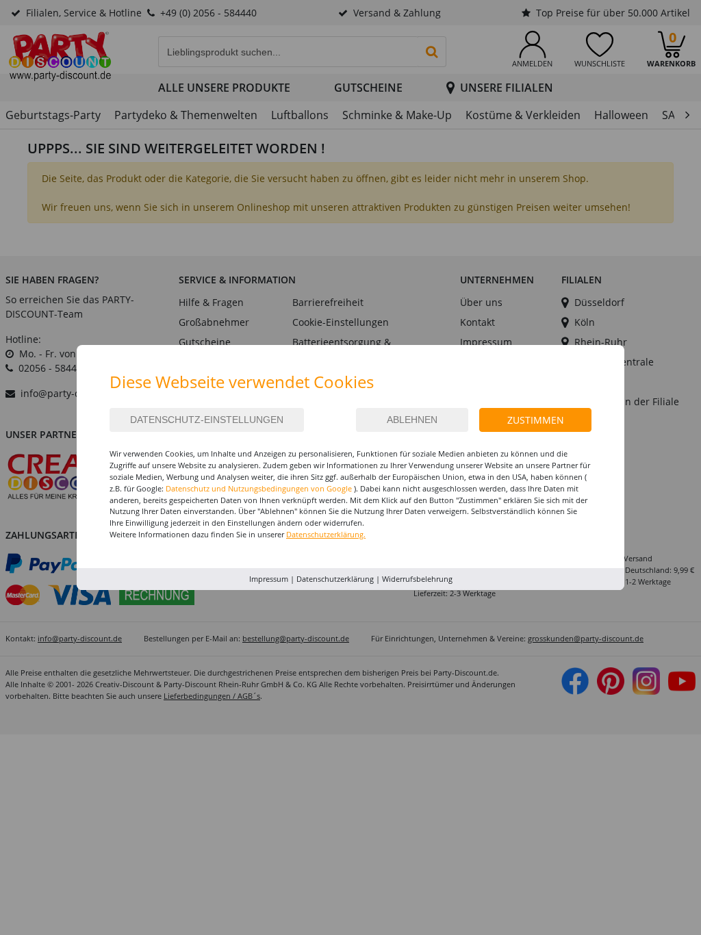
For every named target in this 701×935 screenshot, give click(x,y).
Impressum (268, 579)
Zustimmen (535, 419)
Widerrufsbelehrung (417, 579)
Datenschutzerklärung (335, 579)
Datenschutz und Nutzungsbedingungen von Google (259, 488)
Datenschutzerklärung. (326, 534)
